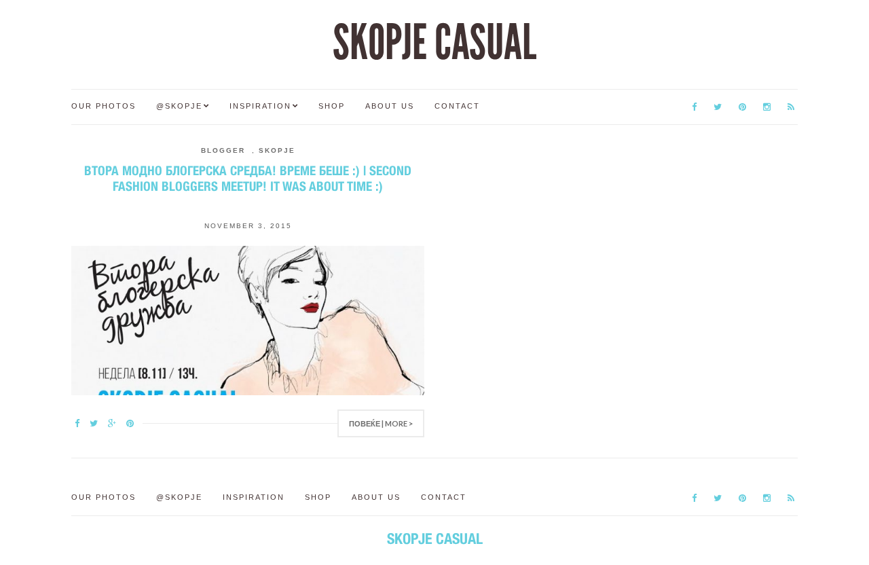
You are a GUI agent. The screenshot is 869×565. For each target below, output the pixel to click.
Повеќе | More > (381, 423)
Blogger (223, 150)
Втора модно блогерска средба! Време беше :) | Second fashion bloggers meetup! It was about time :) (247, 178)
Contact (457, 106)
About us (389, 106)
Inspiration (260, 106)
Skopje (277, 150)
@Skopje (179, 106)
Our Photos (103, 106)
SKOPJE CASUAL (434, 43)
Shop (331, 106)
